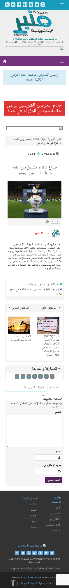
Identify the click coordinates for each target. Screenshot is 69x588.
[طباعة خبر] (47, 222)
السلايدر (41, 284)
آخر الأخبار (55, 139)
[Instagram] (42, 5)
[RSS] (8, 5)
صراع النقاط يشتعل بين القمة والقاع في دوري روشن (35, 291)
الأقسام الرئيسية (56, 500)
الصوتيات (32, 516)
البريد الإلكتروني (53, 465)
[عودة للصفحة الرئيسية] (34, 25)
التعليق (58, 412)
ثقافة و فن (55, 519)
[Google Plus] (25, 5)
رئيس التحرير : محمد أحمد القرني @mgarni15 (34, 77)
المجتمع (56, 531)
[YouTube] (31, 5)
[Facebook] (19, 5)
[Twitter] (14, 5)
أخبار (57, 508)
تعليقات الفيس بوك (33, 387)
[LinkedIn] (37, 5)
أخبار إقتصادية (53, 525)
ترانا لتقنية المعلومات (30, 583)
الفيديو (34, 510)
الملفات (34, 527)
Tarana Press (34, 577)
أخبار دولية (54, 514)
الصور (34, 521)
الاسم (59, 451)
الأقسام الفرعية (30, 498)
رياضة (32, 284)
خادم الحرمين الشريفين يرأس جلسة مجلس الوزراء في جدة (34, 108)
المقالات (33, 504)
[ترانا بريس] (13, 583)
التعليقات (55, 387)
